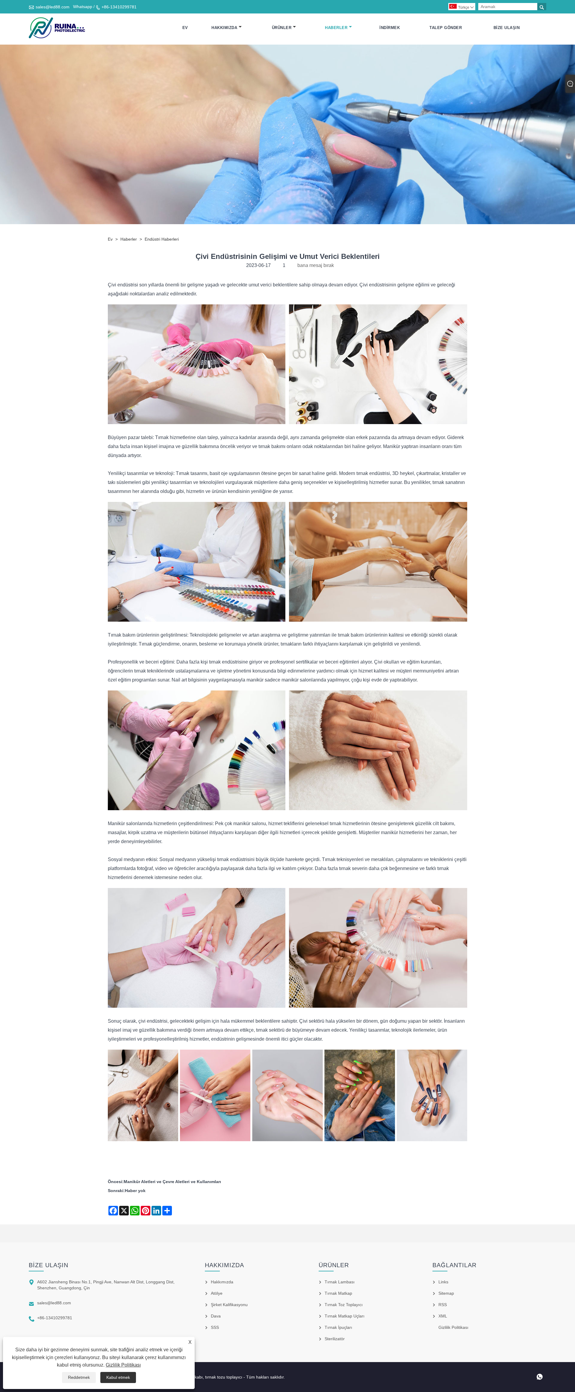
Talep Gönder (445, 27)
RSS (442, 1304)
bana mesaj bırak (315, 265)
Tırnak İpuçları (338, 1327)
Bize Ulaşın (507, 27)
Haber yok (135, 1190)
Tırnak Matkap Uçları (344, 1316)
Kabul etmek (118, 1377)
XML (442, 1316)
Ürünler (282, 27)
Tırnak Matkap (338, 1293)
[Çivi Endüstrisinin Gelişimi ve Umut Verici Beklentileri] (57, 28)
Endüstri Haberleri (162, 239)
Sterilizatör (335, 1338)
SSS (215, 1327)
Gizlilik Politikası (123, 1364)
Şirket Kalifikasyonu (229, 1304)
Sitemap (446, 1293)
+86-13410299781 (119, 6)
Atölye (217, 1293)
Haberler (336, 27)
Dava (216, 1316)
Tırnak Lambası (340, 1281)
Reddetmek (79, 1377)
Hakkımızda (224, 27)
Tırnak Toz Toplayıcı (344, 1304)
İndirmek (389, 27)
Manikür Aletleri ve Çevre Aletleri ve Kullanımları (172, 1181)
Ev (185, 27)
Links (443, 1281)
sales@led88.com (52, 6)
